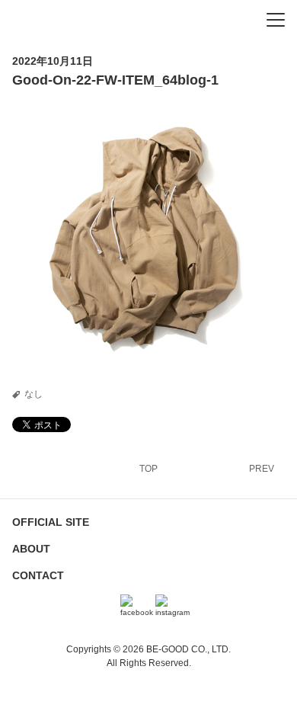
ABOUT (31, 549)
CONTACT (38, 575)
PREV (261, 468)
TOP (148, 468)
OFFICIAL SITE (50, 522)
